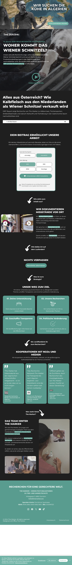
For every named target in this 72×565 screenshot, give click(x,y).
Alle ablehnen (52, 560)
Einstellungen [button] (42, 560)
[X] (36, 509)
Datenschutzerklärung (21, 563)
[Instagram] (28, 509)
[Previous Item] (5, 223)
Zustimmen (63, 560)
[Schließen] (70, 560)
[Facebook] (32, 509)
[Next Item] (29, 223)
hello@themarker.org (36, 498)
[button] (36, 77)
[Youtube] (40, 509)
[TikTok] (43, 509)
